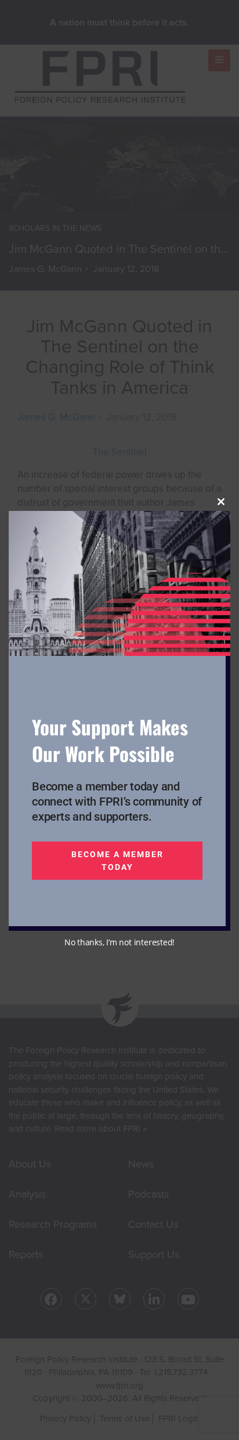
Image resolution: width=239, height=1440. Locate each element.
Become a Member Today (117, 861)
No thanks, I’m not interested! (119, 942)
